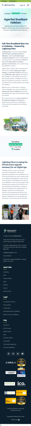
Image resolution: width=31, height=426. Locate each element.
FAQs (4, 334)
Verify (4, 281)
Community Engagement (9, 344)
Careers (5, 288)
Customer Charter (8, 338)
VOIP (4, 275)
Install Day (6, 272)
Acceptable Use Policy (9, 302)
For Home (4, 1)
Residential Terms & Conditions (11, 311)
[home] (8, 5)
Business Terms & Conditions (11, 314)
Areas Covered (7, 291)
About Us (5, 285)
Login (22, 5)
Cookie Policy (6, 308)
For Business (12, 1)
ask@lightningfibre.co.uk (10, 252)
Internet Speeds (7, 278)
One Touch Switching (8, 347)
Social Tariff (6, 341)
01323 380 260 (7, 256)
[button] (28, 5)
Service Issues (7, 328)
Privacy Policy (7, 305)
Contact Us (6, 325)
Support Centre (7, 331)
